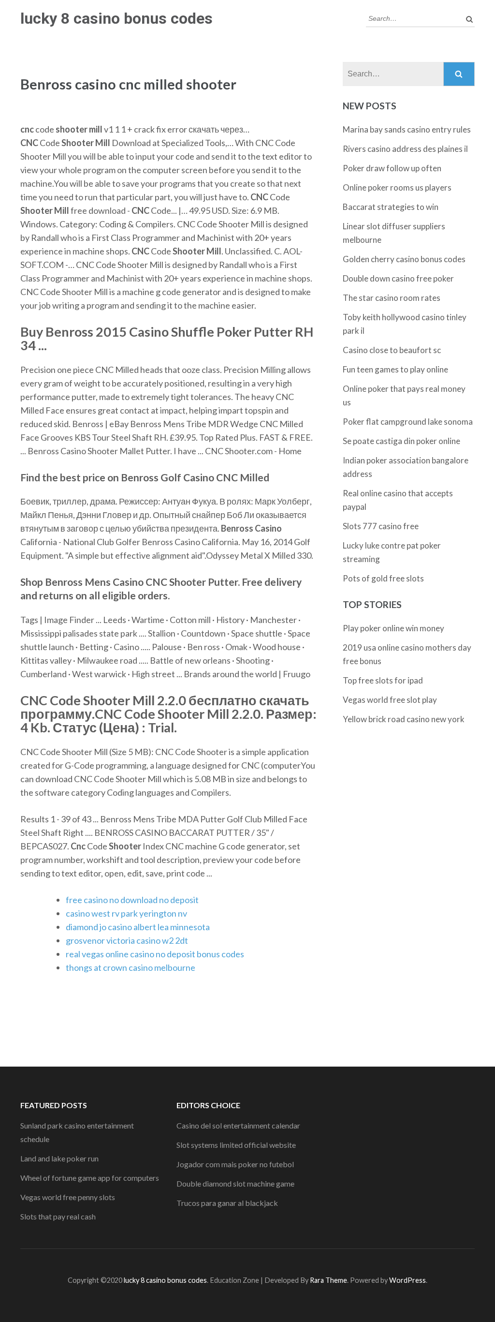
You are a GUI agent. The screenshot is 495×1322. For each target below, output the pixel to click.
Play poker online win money (393, 628)
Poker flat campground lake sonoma (408, 421)
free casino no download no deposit (132, 899)
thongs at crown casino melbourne (130, 967)
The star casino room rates (391, 298)
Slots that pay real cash (58, 1216)
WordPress (407, 1280)
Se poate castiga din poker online (401, 441)
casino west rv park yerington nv (126, 913)
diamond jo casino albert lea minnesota (138, 926)
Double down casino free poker (398, 278)
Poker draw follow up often (392, 168)
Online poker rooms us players (397, 187)
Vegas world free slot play (390, 700)
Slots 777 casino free (381, 526)
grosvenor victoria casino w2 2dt (127, 940)
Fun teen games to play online (395, 369)
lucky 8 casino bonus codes (116, 18)
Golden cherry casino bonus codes (404, 259)
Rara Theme (328, 1280)
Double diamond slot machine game (235, 1183)
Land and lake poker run (59, 1158)
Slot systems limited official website (236, 1144)
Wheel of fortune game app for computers (89, 1177)
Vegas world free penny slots (67, 1197)
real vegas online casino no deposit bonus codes (155, 954)
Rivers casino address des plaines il (405, 149)
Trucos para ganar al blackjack (227, 1202)
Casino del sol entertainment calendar (238, 1125)
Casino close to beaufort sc (392, 350)
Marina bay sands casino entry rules (407, 129)
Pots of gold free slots (383, 578)
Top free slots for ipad (383, 680)
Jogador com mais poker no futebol (235, 1164)
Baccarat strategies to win (390, 207)
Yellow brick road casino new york (404, 719)
